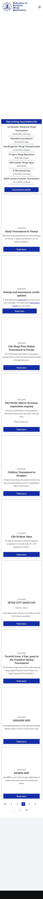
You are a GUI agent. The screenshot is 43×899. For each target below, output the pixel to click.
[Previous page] (5, 804)
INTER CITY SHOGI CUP (21, 602)
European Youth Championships (21, 883)
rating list (23, 300)
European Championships (21, 880)
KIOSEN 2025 (21, 772)
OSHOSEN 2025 (21, 720)
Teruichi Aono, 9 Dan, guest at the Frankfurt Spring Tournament (22, 659)
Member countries (21, 860)
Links (21, 857)
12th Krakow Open (21, 536)
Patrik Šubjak (29, 895)
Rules (21, 864)
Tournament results (22, 877)
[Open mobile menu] (39, 7)
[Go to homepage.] (14, 7)
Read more (21, 249)
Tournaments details (21, 189)
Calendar (21, 874)
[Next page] (26, 810)
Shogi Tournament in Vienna (21, 231)
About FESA (21, 854)
